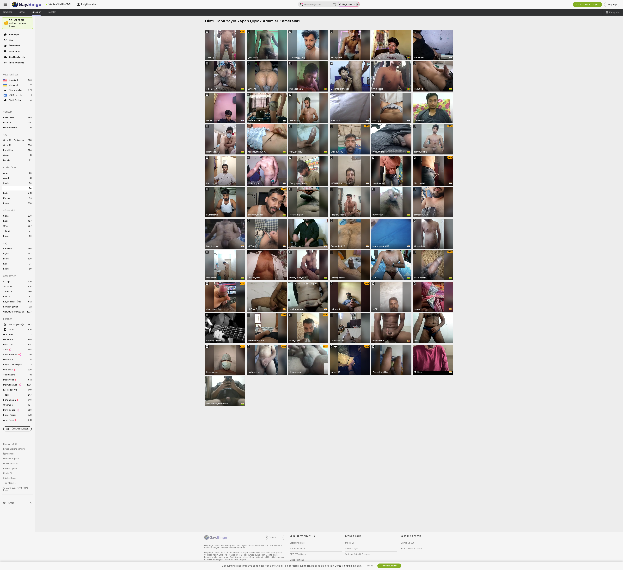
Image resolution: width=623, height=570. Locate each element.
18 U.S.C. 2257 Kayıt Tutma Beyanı (15, 489)
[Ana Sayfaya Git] (26, 4)
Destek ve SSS (10, 444)
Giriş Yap (612, 4)
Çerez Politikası (297, 560)
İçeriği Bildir (8, 454)
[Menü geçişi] (5, 4)
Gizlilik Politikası (10, 463)
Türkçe (272, 537)
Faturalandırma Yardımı (14, 449)
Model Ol (7, 473)
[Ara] (334, 4)
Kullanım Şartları (10, 468)
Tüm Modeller (9, 483)
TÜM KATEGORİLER (19, 429)
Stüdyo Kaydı (9, 478)
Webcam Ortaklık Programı (357, 554)
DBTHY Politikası (298, 554)
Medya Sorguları (11, 459)
